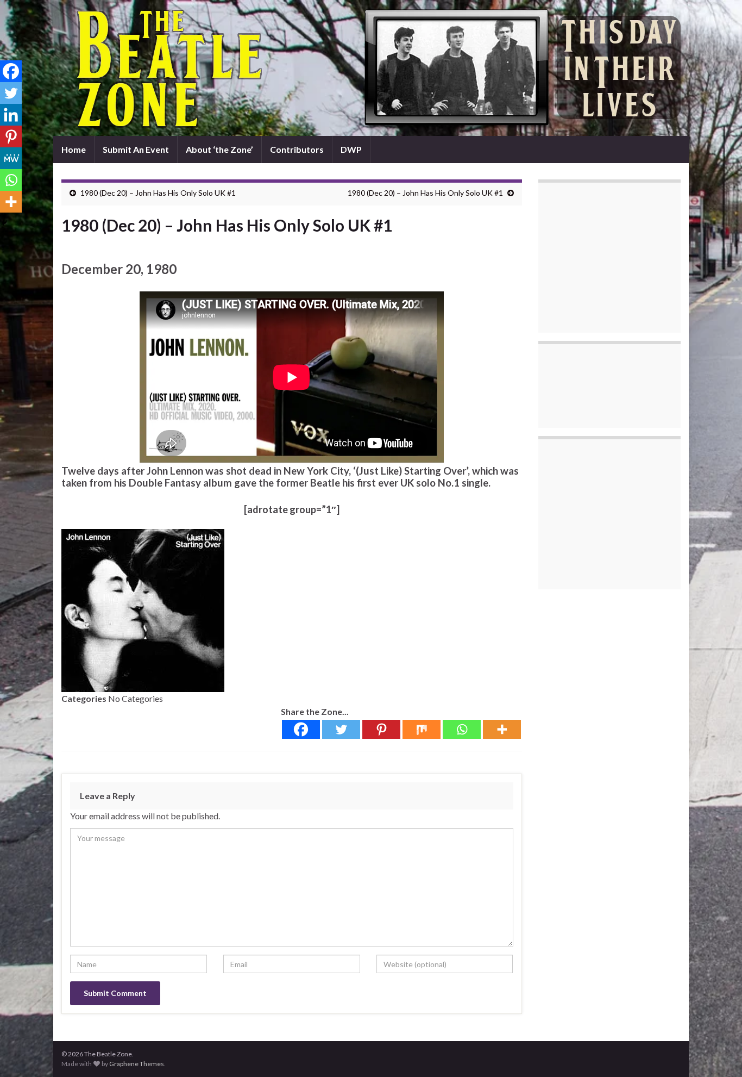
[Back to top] (717, 1052)
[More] (502, 729)
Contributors (297, 149)
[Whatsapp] (462, 729)
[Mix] (422, 729)
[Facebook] (301, 729)
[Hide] (4, 223)
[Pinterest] (381, 729)
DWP (351, 149)
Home (73, 149)
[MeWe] (11, 158)
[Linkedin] (11, 115)
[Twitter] (341, 729)
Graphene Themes (136, 1064)
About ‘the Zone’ (219, 149)
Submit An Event (136, 149)
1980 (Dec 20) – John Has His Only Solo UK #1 (158, 192)
